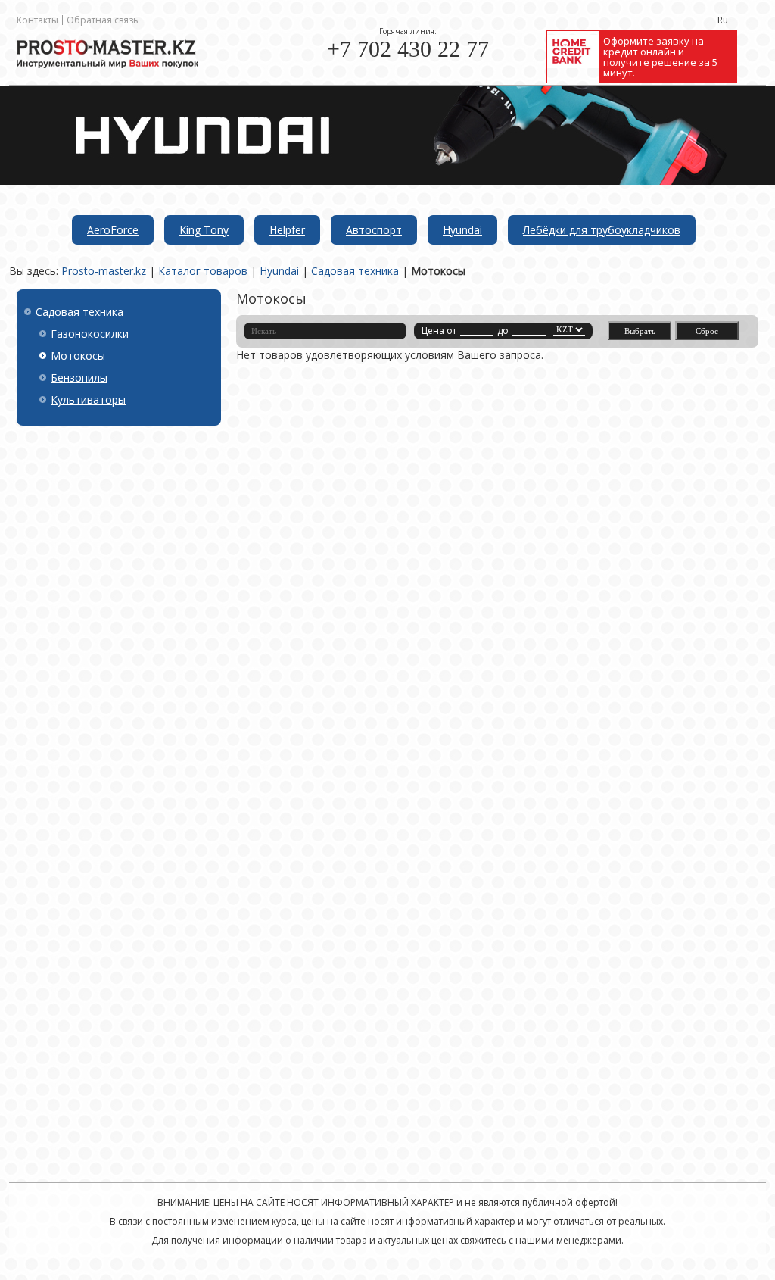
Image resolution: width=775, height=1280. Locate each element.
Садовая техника (355, 271)
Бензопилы (79, 377)
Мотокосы (438, 271)
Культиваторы (88, 399)
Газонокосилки (90, 333)
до (503, 330)
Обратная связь (103, 20)
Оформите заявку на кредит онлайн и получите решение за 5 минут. (660, 57)
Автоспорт (374, 230)
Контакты (37, 20)
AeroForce (113, 230)
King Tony (204, 230)
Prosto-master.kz (103, 271)
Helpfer (287, 230)
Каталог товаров (202, 271)
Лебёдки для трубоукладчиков (601, 230)
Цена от (439, 330)
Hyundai (462, 230)
